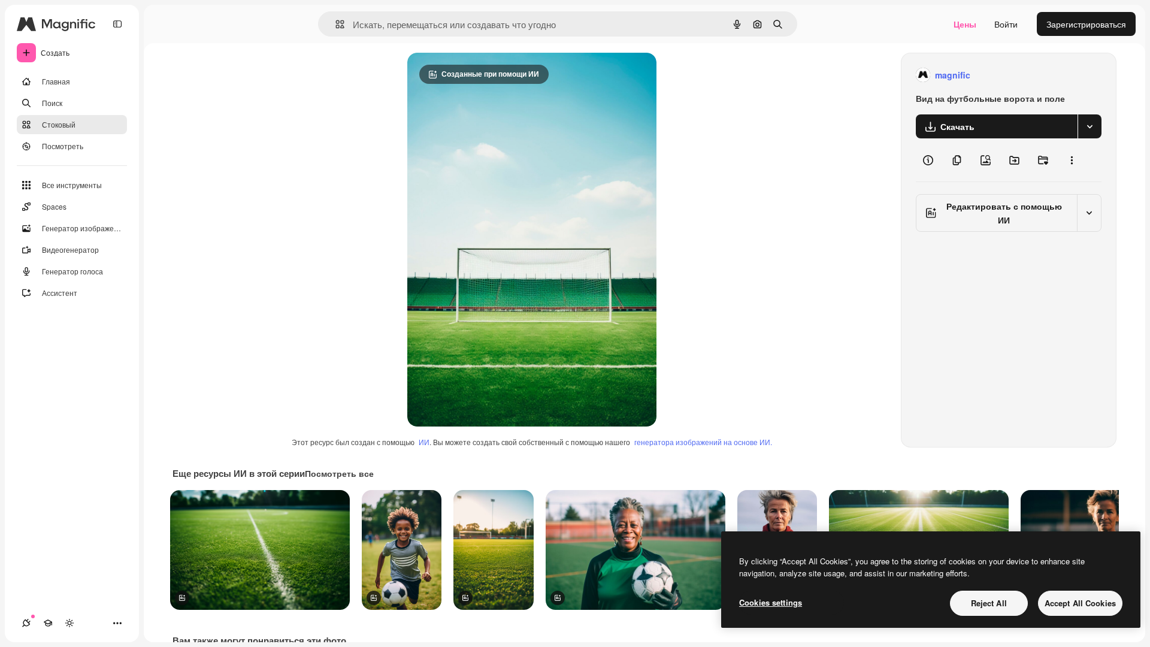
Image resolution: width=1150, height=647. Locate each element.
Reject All (989, 603)
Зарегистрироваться (1086, 24)
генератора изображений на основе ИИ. (703, 442)
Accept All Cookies (1080, 603)
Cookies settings (770, 602)
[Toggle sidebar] (117, 24)
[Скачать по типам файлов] (1089, 126)
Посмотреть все (339, 473)
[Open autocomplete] (335, 24)
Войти (1006, 24)
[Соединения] (26, 623)
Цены (965, 24)
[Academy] (48, 623)
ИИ (424, 442)
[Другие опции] (1072, 160)
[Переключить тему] (69, 623)
